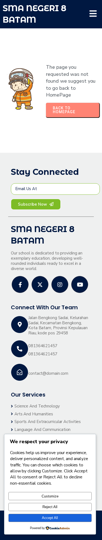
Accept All (50, 518)
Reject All (49, 507)
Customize (50, 496)
